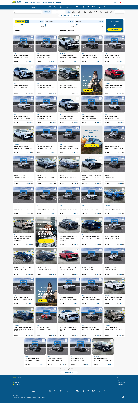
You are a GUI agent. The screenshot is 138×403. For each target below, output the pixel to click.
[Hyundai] (61, 7)
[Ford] (50, 7)
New (54, 12)
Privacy (14, 397)
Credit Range (63, 30)
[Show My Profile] (124, 2)
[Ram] (88, 7)
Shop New (119, 380)
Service (45, 2)
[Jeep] (66, 7)
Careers (43, 397)
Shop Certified (120, 384)
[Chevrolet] (33, 7)
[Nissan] (82, 7)
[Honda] (55, 7)
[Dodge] (44, 7)
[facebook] (123, 397)
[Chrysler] (39, 7)
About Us (58, 2)
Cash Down (78, 21)
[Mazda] (77, 7)
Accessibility (29, 397)
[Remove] (61, 15)
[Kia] (71, 7)
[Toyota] (93, 7)
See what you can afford (46, 241)
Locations (39, 2)
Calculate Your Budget (91, 146)
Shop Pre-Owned (121, 382)
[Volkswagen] (99, 7)
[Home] (17, 2)
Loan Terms (17, 30)
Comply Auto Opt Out (36, 397)
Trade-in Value (49, 21)
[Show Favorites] (120, 2)
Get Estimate (88, 90)
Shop (26, 2)
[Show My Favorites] (32, 37)
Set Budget (114, 29)
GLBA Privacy (23, 397)
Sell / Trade (32, 2)
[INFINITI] (104, 7)
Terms (18, 397)
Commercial (51, 2)
